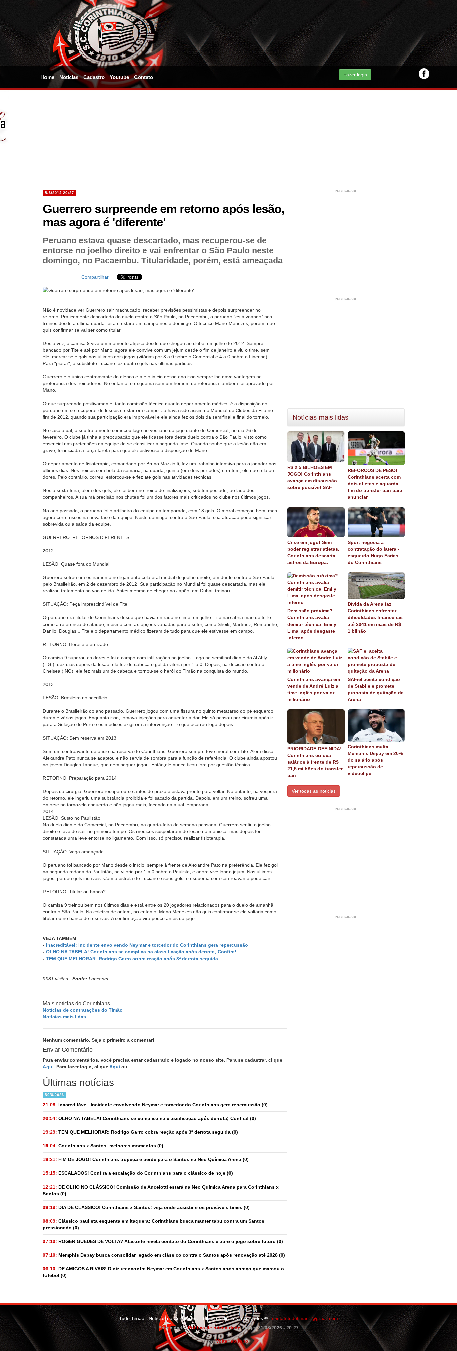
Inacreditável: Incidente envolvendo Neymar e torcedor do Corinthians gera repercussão (147, 945)
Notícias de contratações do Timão (83, 1010)
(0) (155, 1104)
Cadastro (94, 77)
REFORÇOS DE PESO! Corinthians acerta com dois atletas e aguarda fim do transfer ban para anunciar (375, 484)
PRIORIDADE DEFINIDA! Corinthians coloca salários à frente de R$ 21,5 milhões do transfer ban (315, 762)
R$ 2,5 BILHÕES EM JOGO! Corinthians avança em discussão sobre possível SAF (312, 477)
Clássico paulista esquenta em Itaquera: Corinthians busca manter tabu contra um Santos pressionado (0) (153, 1224)
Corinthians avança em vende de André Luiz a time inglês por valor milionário (313, 689)
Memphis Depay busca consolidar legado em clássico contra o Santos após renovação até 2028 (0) (164, 1255)
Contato (143, 77)
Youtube (119, 77)
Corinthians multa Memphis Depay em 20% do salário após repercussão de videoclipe (375, 760)
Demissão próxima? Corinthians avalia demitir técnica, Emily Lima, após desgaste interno (311, 624)
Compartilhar (95, 277)
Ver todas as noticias (314, 791)
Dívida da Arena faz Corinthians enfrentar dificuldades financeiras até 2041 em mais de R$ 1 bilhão (375, 617)
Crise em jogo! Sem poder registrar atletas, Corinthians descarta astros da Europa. (313, 552)
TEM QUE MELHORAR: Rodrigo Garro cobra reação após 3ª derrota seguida (132, 958)
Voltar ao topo (231, 1341)
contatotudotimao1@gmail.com (305, 1318)
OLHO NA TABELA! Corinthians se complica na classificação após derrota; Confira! (141, 951)
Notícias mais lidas (64, 1016)
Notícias (68, 77)
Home (47, 77)
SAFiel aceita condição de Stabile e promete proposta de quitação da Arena (376, 689)
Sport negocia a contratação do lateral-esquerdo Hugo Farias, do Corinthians (374, 552)
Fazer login (355, 74)
